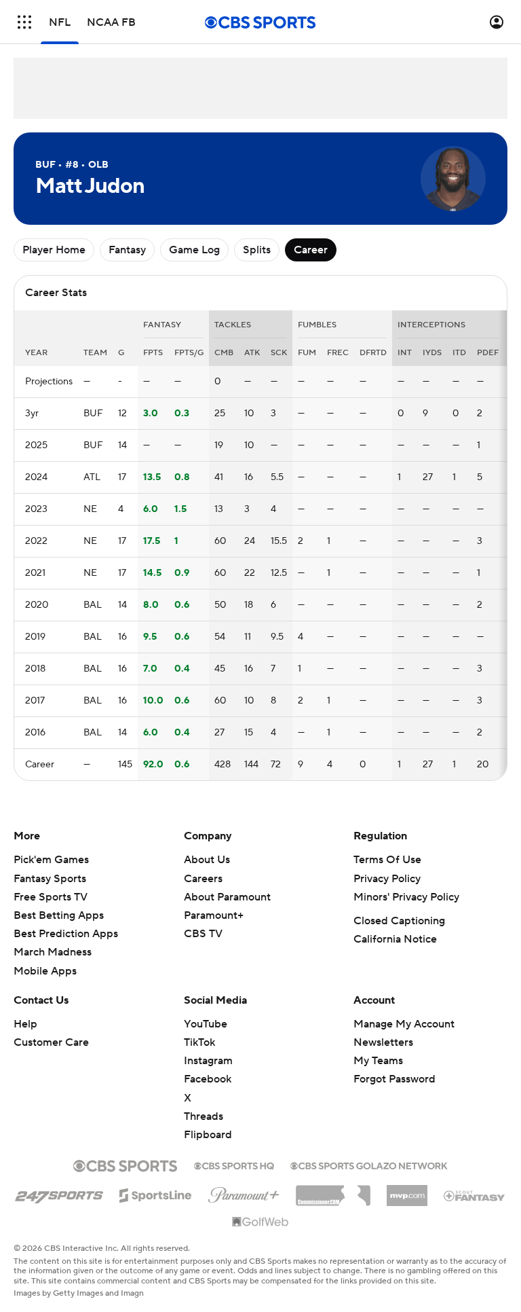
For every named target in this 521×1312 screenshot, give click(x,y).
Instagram (208, 1061)
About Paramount (227, 897)
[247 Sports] (59, 1193)
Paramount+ (214, 915)
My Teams (378, 1061)
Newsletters (383, 1042)
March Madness (53, 952)
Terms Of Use (387, 860)
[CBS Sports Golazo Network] (369, 1164)
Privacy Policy (387, 879)
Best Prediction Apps (66, 934)
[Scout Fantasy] (475, 1195)
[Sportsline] (155, 1193)
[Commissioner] (333, 1190)
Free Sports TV (51, 897)
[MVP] (407, 1190)
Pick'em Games (51, 860)
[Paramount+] (243, 1192)
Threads (203, 1116)
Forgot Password (394, 1079)
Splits (257, 250)
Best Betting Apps (59, 915)
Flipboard (208, 1135)
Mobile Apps (45, 971)
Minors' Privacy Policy (406, 897)
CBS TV (203, 934)
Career (311, 250)
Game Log (194, 250)
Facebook (207, 1079)
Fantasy (127, 250)
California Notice (395, 939)
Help (25, 1024)
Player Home (53, 250)
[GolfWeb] (260, 1222)
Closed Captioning (399, 921)
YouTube (205, 1024)
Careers (203, 879)
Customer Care (51, 1042)
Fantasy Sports (50, 879)
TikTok (199, 1042)
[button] (24, 22)
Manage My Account (404, 1024)
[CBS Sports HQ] (234, 1164)
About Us (207, 860)
